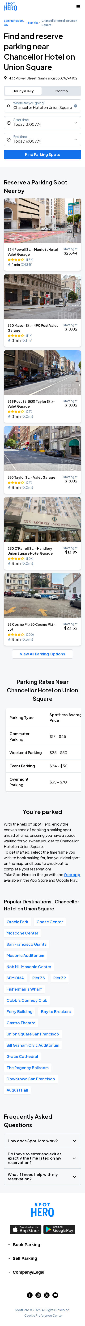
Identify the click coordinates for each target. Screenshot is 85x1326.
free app (72, 874)
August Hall (17, 1090)
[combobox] (42, 105)
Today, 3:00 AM (27, 124)
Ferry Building (20, 1011)
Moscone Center (22, 933)
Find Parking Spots (42, 154)
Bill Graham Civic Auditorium (33, 1045)
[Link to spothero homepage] (42, 1210)
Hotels (33, 23)
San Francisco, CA (14, 23)
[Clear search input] (75, 106)
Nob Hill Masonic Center (29, 966)
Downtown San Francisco (31, 1078)
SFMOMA (15, 977)
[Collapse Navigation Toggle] (78, 6)
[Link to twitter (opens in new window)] (47, 1296)
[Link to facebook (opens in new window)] (30, 1296)
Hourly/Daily (23, 91)
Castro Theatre (21, 1022)
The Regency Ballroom (28, 1067)
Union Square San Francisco (33, 1033)
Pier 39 (59, 977)
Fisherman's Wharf (24, 989)
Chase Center (50, 921)
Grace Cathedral (22, 1056)
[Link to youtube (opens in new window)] (55, 1296)
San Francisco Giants (27, 944)
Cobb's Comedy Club (27, 1000)
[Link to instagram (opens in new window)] (38, 1296)
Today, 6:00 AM (27, 141)
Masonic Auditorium (25, 955)
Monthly (61, 91)
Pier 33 (38, 977)
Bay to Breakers (56, 1011)
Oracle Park (17, 921)
